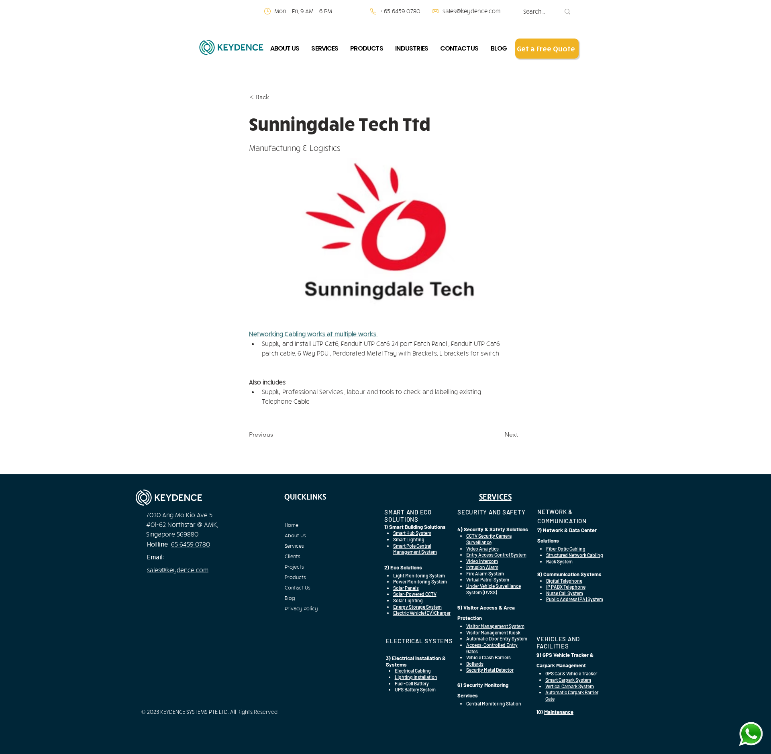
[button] (285, 48)
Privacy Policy (301, 608)
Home (291, 525)
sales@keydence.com (471, 11)
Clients (292, 556)
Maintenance (558, 712)
